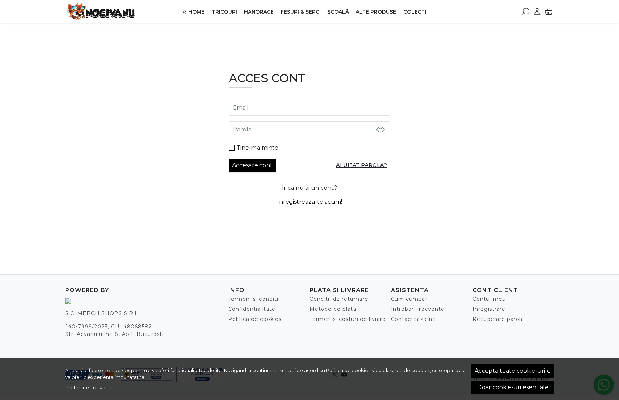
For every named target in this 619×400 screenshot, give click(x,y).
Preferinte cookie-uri (90, 387)
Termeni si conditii (254, 299)
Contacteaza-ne (413, 319)
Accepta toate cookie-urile (513, 370)
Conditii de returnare (339, 299)
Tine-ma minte (257, 147)
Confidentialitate (251, 309)
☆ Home (193, 12)
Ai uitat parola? (361, 165)
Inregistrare (488, 309)
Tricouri (224, 12)
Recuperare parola (498, 319)
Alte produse (376, 12)
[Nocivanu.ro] (110, 11)
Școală (338, 12)
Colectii (415, 12)
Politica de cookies (348, 370)
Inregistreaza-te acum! (309, 201)
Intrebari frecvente (418, 309)
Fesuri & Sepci (300, 12)
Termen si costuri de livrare (348, 319)
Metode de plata (333, 309)
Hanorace (259, 12)
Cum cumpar (409, 299)
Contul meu (489, 299)
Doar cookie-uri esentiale (512, 387)
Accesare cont (252, 165)
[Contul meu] (537, 11)
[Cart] (548, 11)
